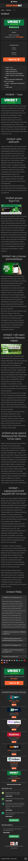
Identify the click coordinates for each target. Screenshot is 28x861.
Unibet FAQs (9, 87)
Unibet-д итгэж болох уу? (13, 597)
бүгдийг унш (14, 820)
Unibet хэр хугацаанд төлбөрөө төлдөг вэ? (13, 633)
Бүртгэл (13, 59)
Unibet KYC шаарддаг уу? (12, 645)
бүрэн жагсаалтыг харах (14, 784)
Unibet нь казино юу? (11, 656)
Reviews (8, 10)
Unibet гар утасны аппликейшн (14, 73)
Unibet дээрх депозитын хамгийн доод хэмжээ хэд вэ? (12, 639)
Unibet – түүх (9, 67)
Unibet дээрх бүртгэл (11, 71)
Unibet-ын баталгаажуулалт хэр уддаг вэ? (13, 651)
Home (2, 10)
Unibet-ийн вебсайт (11, 69)
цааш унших (8, 796)
